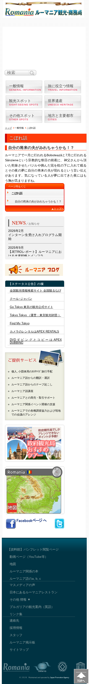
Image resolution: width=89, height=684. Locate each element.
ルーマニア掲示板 (22, 642)
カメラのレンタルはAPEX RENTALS (34, 331)
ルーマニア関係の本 (24, 571)
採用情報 (16, 628)
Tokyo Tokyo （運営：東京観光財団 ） (35, 315)
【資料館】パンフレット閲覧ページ (33, 549)
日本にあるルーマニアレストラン (34, 592)
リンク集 (16, 614)
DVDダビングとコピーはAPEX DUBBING (36, 341)
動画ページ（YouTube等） (29, 556)
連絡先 (14, 620)
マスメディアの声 (22, 585)
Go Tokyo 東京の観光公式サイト (31, 307)
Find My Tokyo (19, 323)
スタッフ (16, 635)
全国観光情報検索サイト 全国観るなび (35, 290)
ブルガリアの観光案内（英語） (32, 607)
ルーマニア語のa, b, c (25, 578)
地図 (13, 564)
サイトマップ (19, 649)
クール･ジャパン (21, 298)
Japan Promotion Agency (59, 677)
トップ (8, 128)
